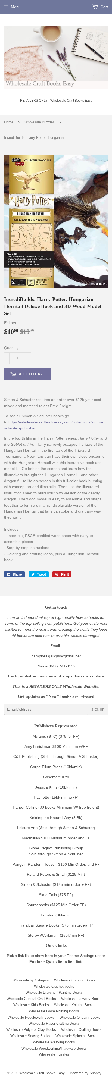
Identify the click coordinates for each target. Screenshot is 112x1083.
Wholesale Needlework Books (31, 1017)
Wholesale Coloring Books (74, 980)
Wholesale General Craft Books (31, 999)
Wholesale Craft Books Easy (42, 1073)
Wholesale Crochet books (54, 986)
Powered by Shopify (85, 1073)
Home (8, 122)
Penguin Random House (34, 864)
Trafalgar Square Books (39, 925)
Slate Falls (48, 895)
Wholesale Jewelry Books (81, 999)
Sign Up (97, 709)
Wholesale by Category (31, 980)
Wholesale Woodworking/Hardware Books (54, 1048)
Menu (16, 7)
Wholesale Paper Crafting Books (54, 1023)
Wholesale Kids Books (31, 1005)
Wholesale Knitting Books (74, 1005)
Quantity (11, 348)
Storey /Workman (43, 935)
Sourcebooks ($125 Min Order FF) (56, 905)
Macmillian (31, 838)
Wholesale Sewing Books (30, 1036)
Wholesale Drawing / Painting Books (54, 992)
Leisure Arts (28, 827)
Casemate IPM (56, 777)
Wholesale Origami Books (80, 1017)
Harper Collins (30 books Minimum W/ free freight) (56, 807)
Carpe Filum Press (46, 767)
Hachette (41, 797)
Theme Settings (80, 955)
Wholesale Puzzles (39, 122)
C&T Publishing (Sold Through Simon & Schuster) (56, 756)
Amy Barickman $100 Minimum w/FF (56, 746)
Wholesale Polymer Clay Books (31, 1030)
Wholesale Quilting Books (81, 1030)
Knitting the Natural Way (50, 817)
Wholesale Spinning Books (76, 1036)
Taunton (47, 915)
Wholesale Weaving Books (54, 1042)
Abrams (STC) (45, 736)
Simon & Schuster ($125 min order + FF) (56, 884)
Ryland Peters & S (42, 874)
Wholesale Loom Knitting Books (54, 1011)
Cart (103, 7)
